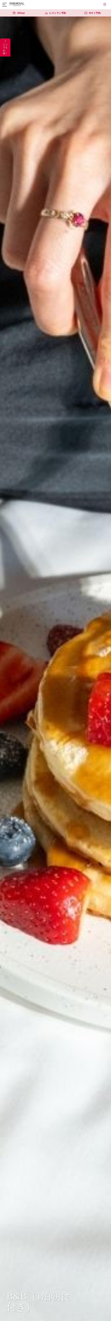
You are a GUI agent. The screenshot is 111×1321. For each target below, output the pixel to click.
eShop (21, 13)
